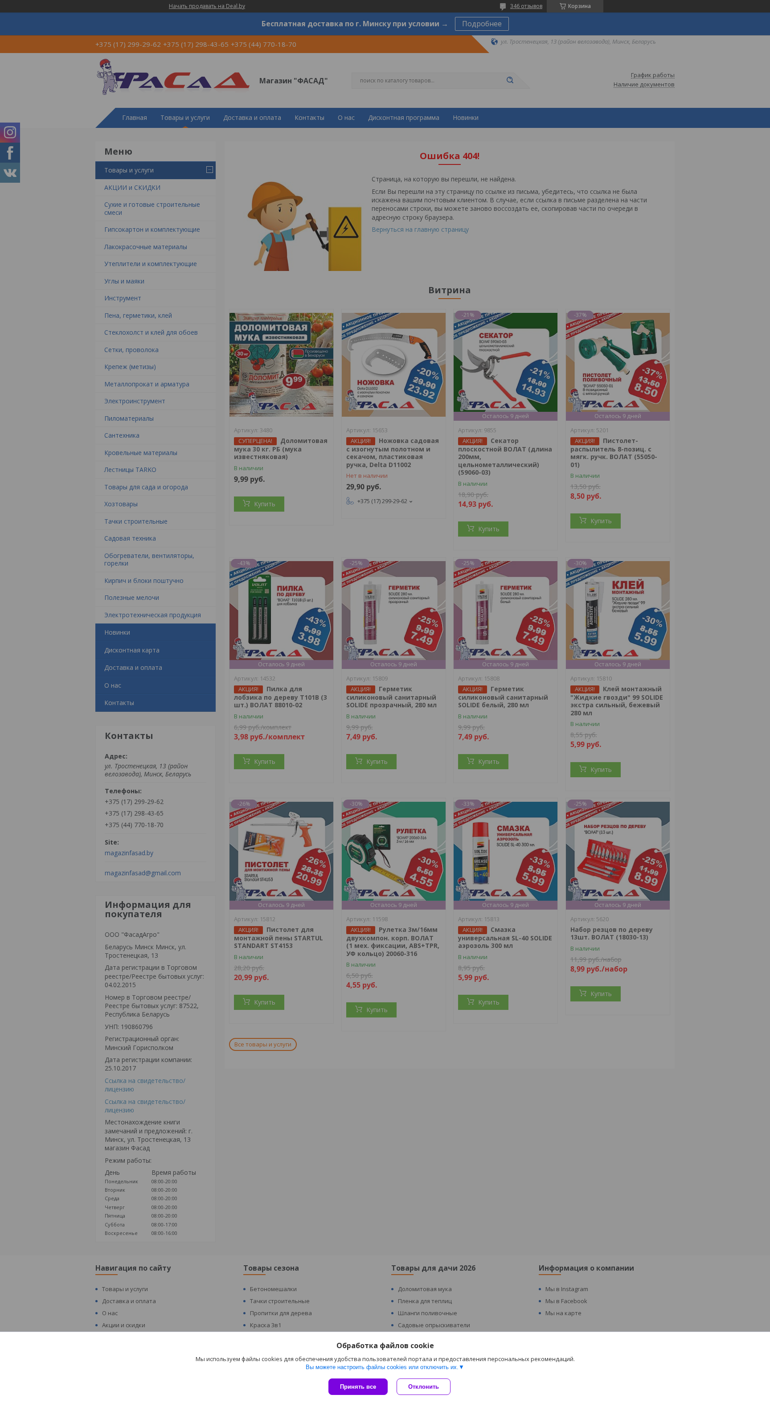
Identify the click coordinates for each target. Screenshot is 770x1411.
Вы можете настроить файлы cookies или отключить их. (382, 1367)
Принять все (358, 1386)
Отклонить (423, 1386)
